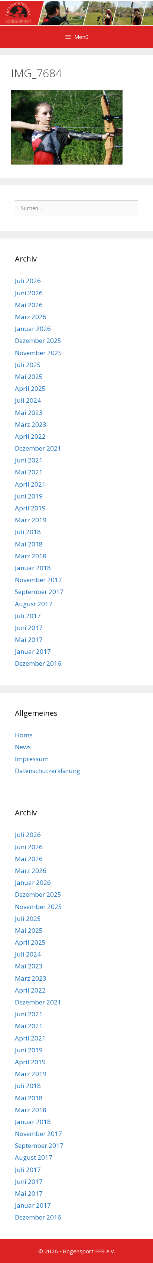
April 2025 (30, 388)
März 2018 (30, 556)
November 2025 (38, 352)
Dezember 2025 (38, 340)
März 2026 (30, 316)
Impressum (32, 758)
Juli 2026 (28, 280)
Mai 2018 (29, 544)
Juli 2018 (28, 531)
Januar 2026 (33, 328)
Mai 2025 (29, 376)
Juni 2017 (29, 627)
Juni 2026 (29, 293)
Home (24, 735)
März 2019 (30, 520)
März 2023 (30, 424)
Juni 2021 (29, 460)
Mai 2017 (29, 639)
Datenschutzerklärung (47, 770)
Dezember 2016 (38, 663)
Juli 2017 (28, 615)
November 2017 (38, 579)
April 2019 (30, 508)
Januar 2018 (33, 568)
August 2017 (33, 604)
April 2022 (30, 436)
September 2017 (39, 591)
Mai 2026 (29, 305)
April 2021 (30, 484)
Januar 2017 (33, 651)
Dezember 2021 (38, 448)
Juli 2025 (28, 364)
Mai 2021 (29, 472)
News (23, 747)
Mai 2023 (29, 412)
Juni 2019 (29, 496)
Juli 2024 (28, 400)
